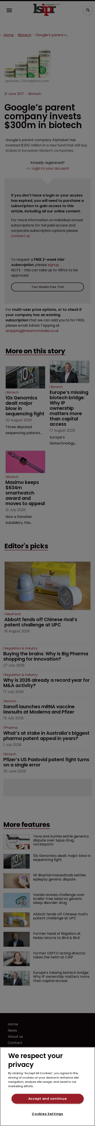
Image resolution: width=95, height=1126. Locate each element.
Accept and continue (47, 1098)
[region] (47, 1086)
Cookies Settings (47, 1114)
